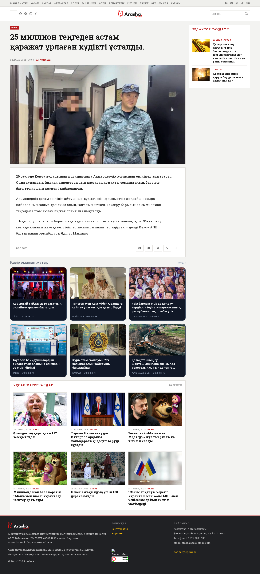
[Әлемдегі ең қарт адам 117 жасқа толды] (40, 409)
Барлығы (175, 385)
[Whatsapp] (167, 248)
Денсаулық (117, 3)
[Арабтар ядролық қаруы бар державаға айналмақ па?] (201, 74)
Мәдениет (89, 3)
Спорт (75, 3)
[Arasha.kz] (130, 14)
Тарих (144, 3)
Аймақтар (61, 3)
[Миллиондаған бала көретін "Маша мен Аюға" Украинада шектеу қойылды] (40, 468)
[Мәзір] (13, 13)
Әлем (102, 3)
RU (248, 3)
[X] (158, 248)
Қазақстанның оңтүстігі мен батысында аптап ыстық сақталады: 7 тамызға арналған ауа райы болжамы (229, 52)
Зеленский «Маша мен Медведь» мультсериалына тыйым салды (151, 437)
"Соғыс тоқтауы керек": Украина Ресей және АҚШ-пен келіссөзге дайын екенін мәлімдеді (153, 498)
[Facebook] (226, 3)
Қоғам (35, 3)
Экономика (160, 3)
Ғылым (132, 3)
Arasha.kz (43, 59)
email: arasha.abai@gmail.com (192, 542)
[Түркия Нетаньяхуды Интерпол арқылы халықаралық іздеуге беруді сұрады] (98, 409)
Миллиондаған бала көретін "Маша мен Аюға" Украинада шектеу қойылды (37, 496)
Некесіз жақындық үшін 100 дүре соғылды (94, 494)
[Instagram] (237, 3)
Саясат (47, 3)
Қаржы (176, 3)
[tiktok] (242, 3)
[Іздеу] (246, 13)
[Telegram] (231, 3)
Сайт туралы (120, 529)
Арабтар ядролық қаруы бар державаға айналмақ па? (228, 77)
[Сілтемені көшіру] (176, 248)
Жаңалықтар (19, 3)
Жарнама (117, 533)
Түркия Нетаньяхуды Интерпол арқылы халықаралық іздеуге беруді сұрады (95, 439)
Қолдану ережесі (185, 552)
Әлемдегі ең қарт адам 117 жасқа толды (35, 435)
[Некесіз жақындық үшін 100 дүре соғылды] (98, 468)
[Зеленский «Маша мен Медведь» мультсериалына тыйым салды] (155, 409)
